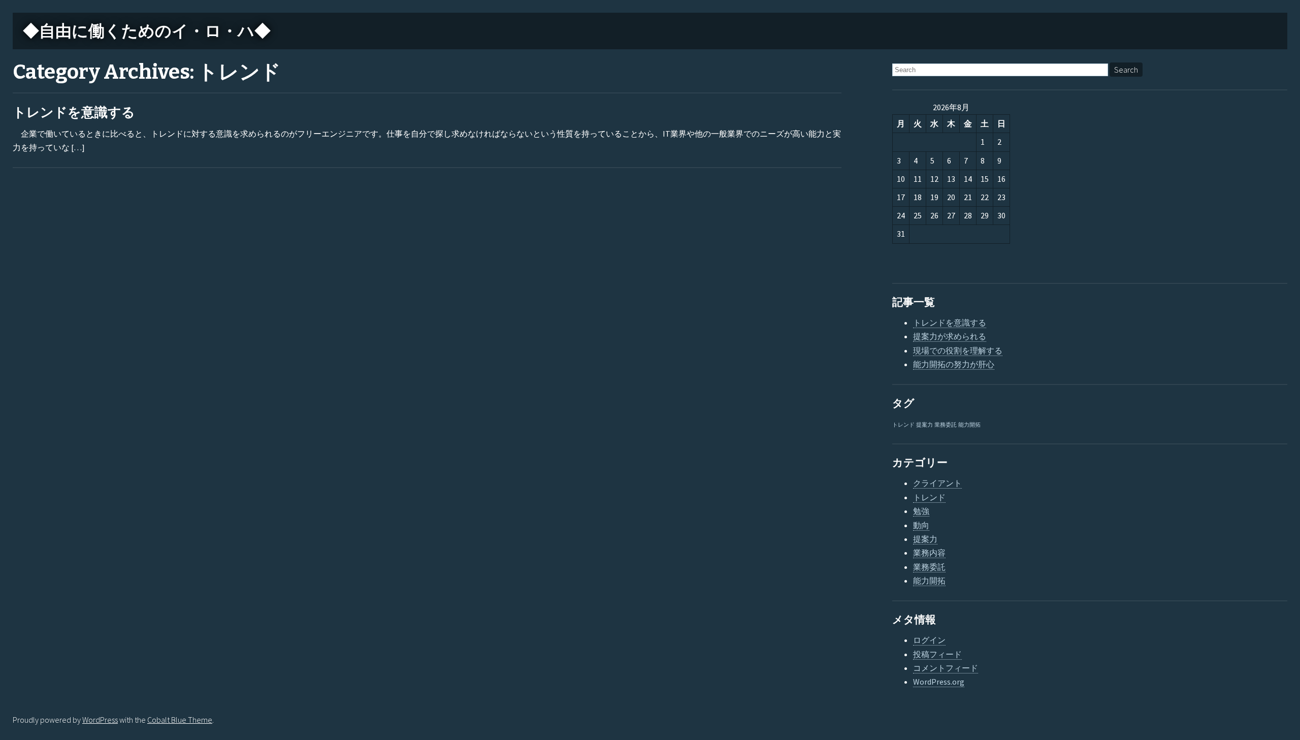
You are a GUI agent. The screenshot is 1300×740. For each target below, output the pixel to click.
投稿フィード (937, 654)
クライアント (937, 483)
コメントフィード (945, 668)
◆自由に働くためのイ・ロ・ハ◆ (147, 31)
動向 (921, 525)
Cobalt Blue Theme (179, 720)
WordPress (100, 720)
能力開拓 (969, 425)
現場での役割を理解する (957, 350)
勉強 (921, 511)
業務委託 (945, 425)
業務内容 (929, 553)
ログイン (929, 640)
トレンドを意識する (74, 112)
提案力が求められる (949, 336)
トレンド (903, 425)
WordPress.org (938, 682)
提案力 (924, 425)
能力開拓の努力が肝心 (953, 364)
